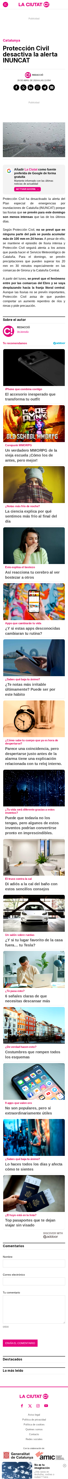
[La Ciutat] (34, 4)
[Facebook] (16, 87)
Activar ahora (26, 189)
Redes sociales (34, 1439)
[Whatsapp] (38, 87)
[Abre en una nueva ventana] (18, 1455)
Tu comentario (11, 1292)
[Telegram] (45, 87)
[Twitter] (23, 87)
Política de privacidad (34, 1419)
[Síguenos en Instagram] (38, 1405)
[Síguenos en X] (30, 1405)
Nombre (7, 1256)
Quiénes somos (34, 1429)
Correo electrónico (14, 1274)
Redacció (37, 75)
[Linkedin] (31, 87)
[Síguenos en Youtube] (46, 1405)
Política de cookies (34, 1424)
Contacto (34, 1434)
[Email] (52, 87)
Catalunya (11, 40)
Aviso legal (34, 1414)
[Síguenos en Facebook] (22, 1405)
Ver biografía (23, 331)
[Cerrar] (64, 1466)
